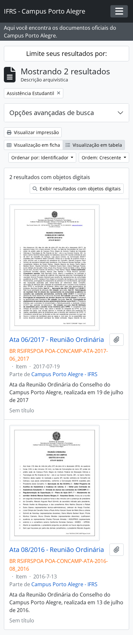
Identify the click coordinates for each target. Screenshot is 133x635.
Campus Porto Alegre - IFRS (64, 374)
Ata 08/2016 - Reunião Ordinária (56, 550)
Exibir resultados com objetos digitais (79, 188)
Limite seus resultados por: (66, 53)
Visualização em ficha (36, 145)
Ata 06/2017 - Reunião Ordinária (56, 340)
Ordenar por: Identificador (40, 157)
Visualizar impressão (36, 132)
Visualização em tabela (96, 145)
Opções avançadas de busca (51, 112)
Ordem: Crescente (102, 157)
